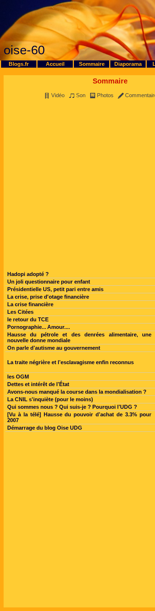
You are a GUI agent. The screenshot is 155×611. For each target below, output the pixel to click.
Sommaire (92, 64)
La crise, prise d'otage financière (48, 297)
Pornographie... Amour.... (38, 327)
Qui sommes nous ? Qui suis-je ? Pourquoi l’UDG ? (72, 407)
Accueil (55, 64)
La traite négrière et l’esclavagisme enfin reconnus (70, 362)
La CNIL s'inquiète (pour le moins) (50, 399)
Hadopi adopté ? (28, 274)
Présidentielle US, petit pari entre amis (55, 289)
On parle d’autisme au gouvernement (53, 348)
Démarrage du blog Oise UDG (44, 428)
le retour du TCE (28, 319)
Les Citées (20, 312)
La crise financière (30, 304)
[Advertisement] (77, 186)
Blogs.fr (19, 64)
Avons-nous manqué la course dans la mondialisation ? (76, 392)
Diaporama (128, 64)
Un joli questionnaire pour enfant (48, 282)
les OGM (18, 377)
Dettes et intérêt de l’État (38, 384)
